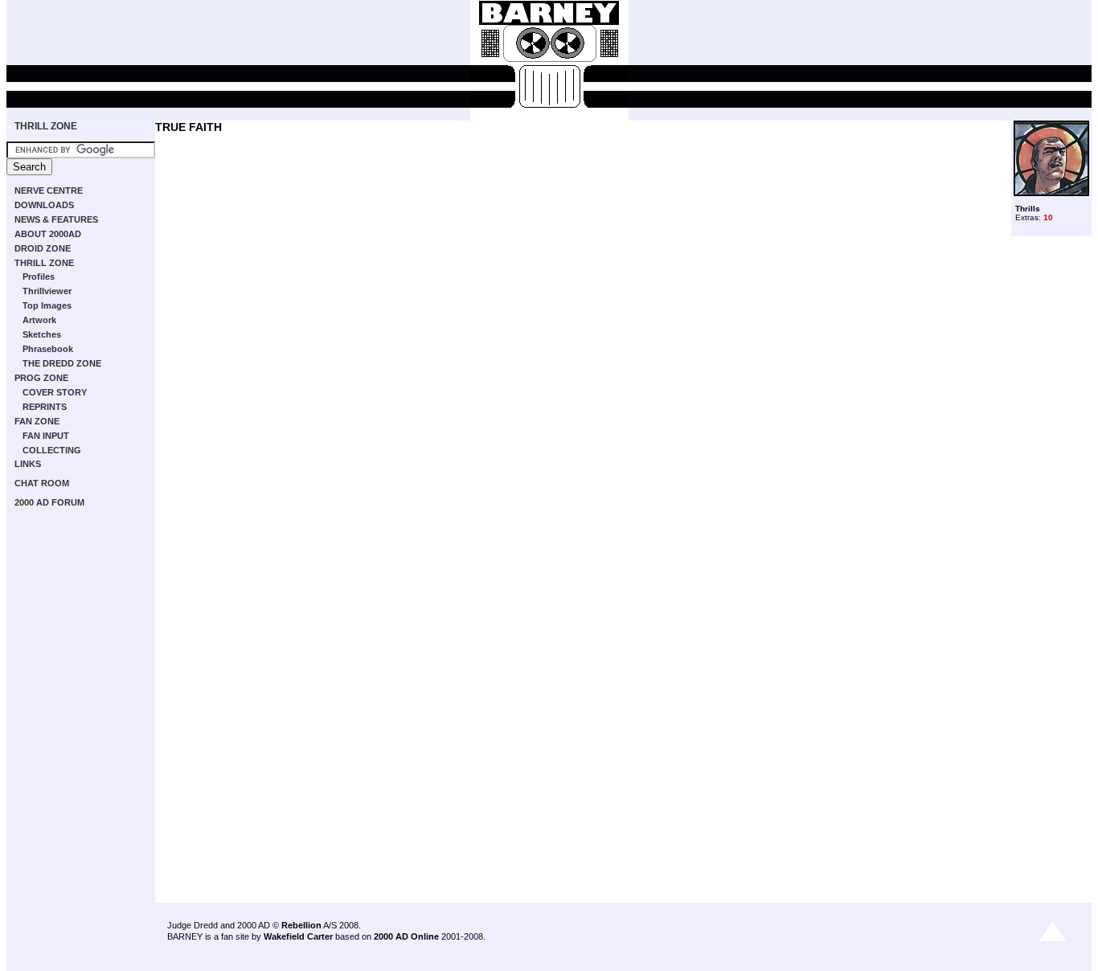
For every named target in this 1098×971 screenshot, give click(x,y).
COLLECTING (52, 450)
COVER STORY (55, 392)
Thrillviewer (47, 291)
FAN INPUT (46, 435)
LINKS (27, 464)
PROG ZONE (41, 378)
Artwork (39, 320)
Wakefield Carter (298, 936)
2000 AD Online (406, 936)
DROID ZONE (42, 248)
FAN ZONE (36, 421)
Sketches (42, 334)
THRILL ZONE (45, 126)
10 (1048, 217)
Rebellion (301, 925)
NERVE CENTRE (48, 190)
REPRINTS (45, 407)
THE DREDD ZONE (62, 363)
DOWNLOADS (44, 205)
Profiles (39, 276)
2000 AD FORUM (49, 502)
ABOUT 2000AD (47, 234)
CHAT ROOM (41, 483)
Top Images (47, 305)
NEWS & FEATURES (56, 219)
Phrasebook (48, 349)
